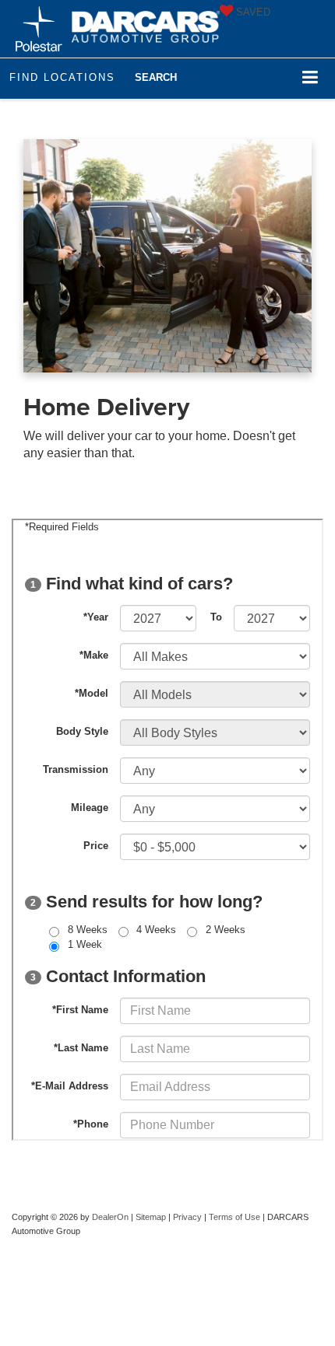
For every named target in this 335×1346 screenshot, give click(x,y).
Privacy (187, 1217)
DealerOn (110, 1217)
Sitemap (151, 1217)
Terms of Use (234, 1217)
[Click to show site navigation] (310, 78)
